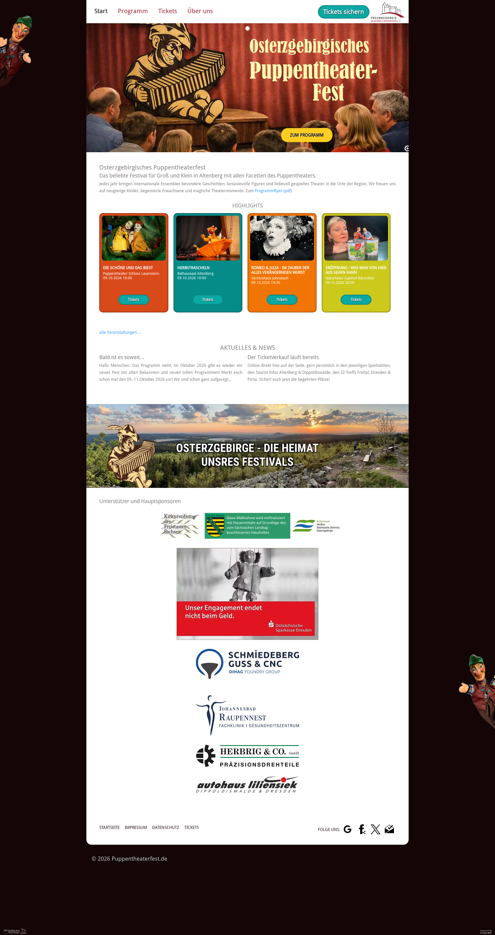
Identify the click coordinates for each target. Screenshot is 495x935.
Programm (133, 11)
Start (101, 11)
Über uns (200, 11)
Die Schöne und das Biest (128, 267)
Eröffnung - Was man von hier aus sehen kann (356, 270)
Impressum (136, 827)
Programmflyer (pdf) (273, 190)
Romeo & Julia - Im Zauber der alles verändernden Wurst (280, 270)
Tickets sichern (343, 11)
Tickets (133, 299)
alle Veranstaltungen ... (120, 332)
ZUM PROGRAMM (308, 135)
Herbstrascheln (193, 267)
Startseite (109, 827)
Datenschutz (165, 827)
